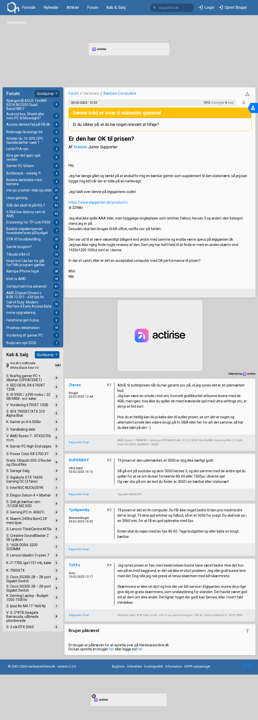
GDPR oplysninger (197, 666)
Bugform (118, 666)
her (111, 649)
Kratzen (80, 147)
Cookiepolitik (153, 666)
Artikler (73, 7)
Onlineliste (134, 666)
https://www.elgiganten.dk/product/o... (99, 202)
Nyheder (51, 7)
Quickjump (45, 94)
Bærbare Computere (120, 93)
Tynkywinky (79, 510)
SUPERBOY (79, 460)
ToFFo (74, 565)
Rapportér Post (79, 442)
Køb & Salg (116, 7)
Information (17, 22)
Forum (92, 7)
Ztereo (75, 385)
